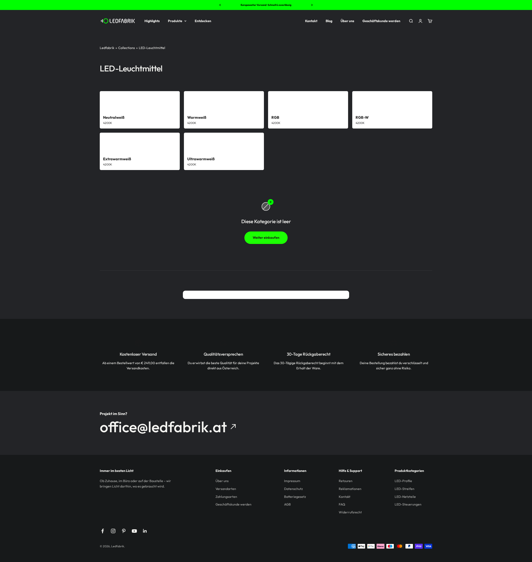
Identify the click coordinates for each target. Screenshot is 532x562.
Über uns (347, 21)
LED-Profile (403, 481)
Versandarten (226, 489)
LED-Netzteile (405, 497)
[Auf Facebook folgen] (102, 531)
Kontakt (311, 21)
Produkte (175, 21)
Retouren (345, 481)
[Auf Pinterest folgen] (124, 531)
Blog (329, 21)
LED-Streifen (404, 489)
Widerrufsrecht (350, 512)
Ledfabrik (107, 48)
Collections (126, 48)
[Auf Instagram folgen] (113, 531)
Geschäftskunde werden (381, 21)
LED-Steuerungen (408, 504)
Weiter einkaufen (266, 237)
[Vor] (312, 5)
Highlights (152, 21)
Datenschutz (293, 489)
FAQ (342, 504)
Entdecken (203, 21)
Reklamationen (350, 489)
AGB (287, 504)
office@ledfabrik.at (163, 427)
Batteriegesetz (295, 497)
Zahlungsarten (226, 497)
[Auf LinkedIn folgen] (145, 531)
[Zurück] (220, 5)
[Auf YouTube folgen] (134, 531)
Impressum (292, 481)
